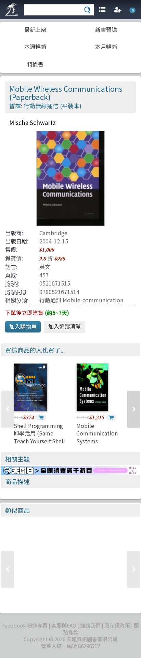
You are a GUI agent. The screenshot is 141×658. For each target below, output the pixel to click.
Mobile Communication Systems (97, 433)
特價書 (35, 64)
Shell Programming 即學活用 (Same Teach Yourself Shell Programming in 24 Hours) (39, 440)
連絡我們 (90, 625)
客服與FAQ (63, 625)
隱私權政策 (117, 625)
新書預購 (106, 29)
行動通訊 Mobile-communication (81, 300)
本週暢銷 (35, 46)
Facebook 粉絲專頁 (25, 625)
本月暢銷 (106, 46)
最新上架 (35, 29)
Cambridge (53, 233)
